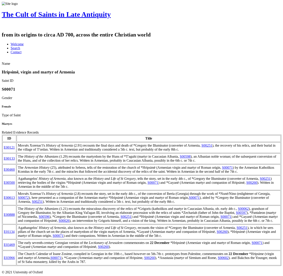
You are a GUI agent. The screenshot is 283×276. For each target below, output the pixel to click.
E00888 (9, 215)
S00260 (251, 182)
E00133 (9, 158)
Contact (16, 52)
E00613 (9, 197)
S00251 (206, 145)
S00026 (64, 220)
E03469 (9, 245)
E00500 (9, 182)
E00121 (9, 147)
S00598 (185, 156)
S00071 (227, 167)
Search (15, 48)
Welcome (17, 44)
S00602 (223, 258)
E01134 (9, 232)
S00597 (241, 213)
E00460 (9, 169)
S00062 (243, 209)
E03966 (9, 258)
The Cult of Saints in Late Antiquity (56, 14)
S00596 (44, 216)
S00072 (23, 197)
